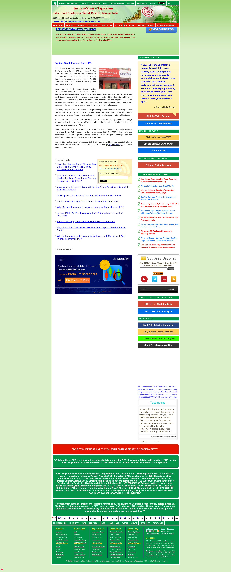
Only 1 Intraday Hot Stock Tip (158, 332)
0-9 (177, 517)
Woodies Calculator (116, 549)
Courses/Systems (165, 25)
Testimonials (152, 441)
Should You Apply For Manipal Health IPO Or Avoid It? (86, 221)
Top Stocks (158, 523)
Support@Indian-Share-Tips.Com (84, 21)
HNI (125, 25)
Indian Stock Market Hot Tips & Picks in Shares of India (85, 13)
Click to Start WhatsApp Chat (158, 144)
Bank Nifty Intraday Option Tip (158, 325)
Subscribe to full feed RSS (113, 166)
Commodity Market (134, 532)
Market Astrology (79, 549)
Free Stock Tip (59, 523)
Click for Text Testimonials (158, 123)
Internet (58, 549)
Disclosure (170, 529)
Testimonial (142, 3)
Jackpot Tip (58, 25)
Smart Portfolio (96, 534)
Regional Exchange (80, 540)
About (152, 3)
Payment (96, 3)
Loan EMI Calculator (116, 554)
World (125, 523)
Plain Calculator (115, 557)
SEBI (75, 532)
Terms (163, 529)
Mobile (58, 546)
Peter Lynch (96, 540)
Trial (84, 523)
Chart (134, 523)
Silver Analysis (132, 537)
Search (171, 289)
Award (105, 3)
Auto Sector (131, 546)
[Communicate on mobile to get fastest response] (147, 531)
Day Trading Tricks (62, 537)
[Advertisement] (158, 366)
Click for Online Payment (158, 165)
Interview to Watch (98, 532)
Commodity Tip (106, 25)
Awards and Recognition (71, 29)
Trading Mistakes (61, 534)
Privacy (156, 529)
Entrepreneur (96, 549)
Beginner (59, 532)
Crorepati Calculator (116, 552)
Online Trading (114, 534)
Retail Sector (132, 552)
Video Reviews (117, 3)
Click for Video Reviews (158, 116)
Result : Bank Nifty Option (141, 25)
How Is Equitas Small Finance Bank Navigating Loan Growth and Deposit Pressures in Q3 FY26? (76, 178)
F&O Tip (118, 25)
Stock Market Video (98, 546)
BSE (111, 523)
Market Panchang (79, 554)
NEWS (142, 523)
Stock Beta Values (116, 537)
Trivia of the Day (79, 557)
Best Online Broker (62, 540)
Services (93, 523)
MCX (117, 523)
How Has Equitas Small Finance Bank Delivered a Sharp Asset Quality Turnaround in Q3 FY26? (77, 166)
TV (149, 523)
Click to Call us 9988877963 (158, 137)
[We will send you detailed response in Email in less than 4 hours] (150, 531)
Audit (172, 533)
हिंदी (169, 3)
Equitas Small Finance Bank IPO (73, 63)
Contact (130, 3)
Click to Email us (158, 150)
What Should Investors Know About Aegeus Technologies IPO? (90, 207)
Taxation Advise (97, 552)
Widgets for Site (97, 554)
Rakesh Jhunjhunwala (69, 3)
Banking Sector (133, 557)
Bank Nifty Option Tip (75, 25)
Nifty (59, 517)
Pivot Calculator (115, 546)
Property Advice (115, 540)
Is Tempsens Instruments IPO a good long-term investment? (89, 195)
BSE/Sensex (78, 537)
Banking (58, 557)
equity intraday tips (114, 145)
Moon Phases (78, 552)
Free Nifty (74, 523)
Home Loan (59, 554)
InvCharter (149, 529)
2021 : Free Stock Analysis (158, 303)
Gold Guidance (132, 534)
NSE (103, 523)
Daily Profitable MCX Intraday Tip (158, 338)
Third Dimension (79, 546)
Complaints (164, 533)
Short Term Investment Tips (158, 345)
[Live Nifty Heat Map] (154, 531)
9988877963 (59, 21)
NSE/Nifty (77, 534)
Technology (59, 552)
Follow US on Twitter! (111, 168)
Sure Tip (85, 3)
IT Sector (131, 554)
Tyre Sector (131, 549)
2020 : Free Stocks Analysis (158, 311)
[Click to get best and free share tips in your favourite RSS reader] (158, 531)
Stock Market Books (116, 532)
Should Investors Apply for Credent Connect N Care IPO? (87, 201)
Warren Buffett (96, 537)
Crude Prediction (133, 540)
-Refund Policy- (166, 531)
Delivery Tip (92, 25)
